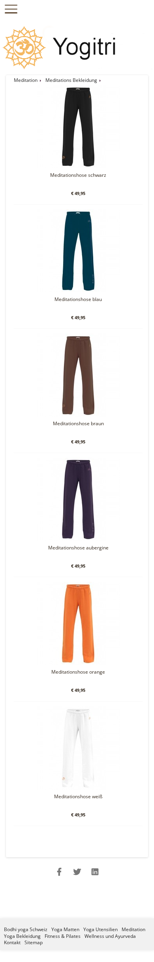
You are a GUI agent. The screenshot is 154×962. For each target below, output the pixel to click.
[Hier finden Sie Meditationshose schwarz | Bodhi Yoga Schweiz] (78, 166)
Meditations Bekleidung (71, 80)
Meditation (26, 80)
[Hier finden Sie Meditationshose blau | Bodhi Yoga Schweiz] (78, 290)
